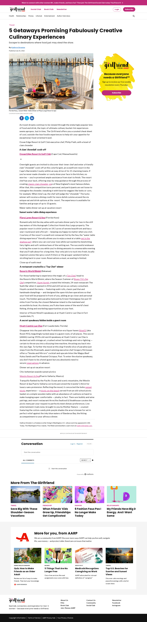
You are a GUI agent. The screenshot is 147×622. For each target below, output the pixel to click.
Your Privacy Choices (65, 618)
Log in (72, 444)
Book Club (48, 9)
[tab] (28, 460)
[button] (133, 16)
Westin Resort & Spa (29, 376)
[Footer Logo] (30, 600)
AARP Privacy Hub (49, 618)
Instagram (116, 605)
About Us (64, 600)
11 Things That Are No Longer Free (56, 570)
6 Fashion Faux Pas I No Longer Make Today (88, 512)
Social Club (36, 9)
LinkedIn (32, 118)
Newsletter (62, 9)
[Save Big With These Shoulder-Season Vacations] (25, 494)
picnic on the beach (50, 390)
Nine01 (82, 330)
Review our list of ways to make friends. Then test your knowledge (26, 579)
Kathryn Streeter (18, 47)
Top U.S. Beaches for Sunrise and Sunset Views (117, 571)
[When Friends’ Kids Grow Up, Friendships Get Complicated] (57, 494)
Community (91, 603)
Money (47, 565)
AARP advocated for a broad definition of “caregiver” (85, 576)
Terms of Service (34, 618)
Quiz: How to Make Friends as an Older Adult (24, 571)
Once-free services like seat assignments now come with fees (57, 576)
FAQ (62, 603)
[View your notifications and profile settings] (92, 460)
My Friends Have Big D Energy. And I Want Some (121, 512)
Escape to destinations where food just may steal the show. (41, 42)
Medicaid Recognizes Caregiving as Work (87, 570)
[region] (57, 459)
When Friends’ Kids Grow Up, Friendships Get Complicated (57, 512)
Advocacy (79, 565)
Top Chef (71, 275)
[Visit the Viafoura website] (88, 474)
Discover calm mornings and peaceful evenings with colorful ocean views (117, 580)
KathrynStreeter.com (84, 426)
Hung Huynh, (43, 282)
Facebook (21, 118)
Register (80, 444)
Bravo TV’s (79, 279)
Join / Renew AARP (68, 608)
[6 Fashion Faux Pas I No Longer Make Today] (89, 494)
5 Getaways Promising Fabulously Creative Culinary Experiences (65, 33)
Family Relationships (22, 565)
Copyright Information (17, 618)
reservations (33, 363)
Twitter (27, 118)
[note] (51, 112)
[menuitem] (11, 17)
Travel (11, 25)
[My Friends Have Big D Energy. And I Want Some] (121, 494)
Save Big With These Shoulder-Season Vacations (24, 512)
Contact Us (90, 600)
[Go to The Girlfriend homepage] (15, 9)
